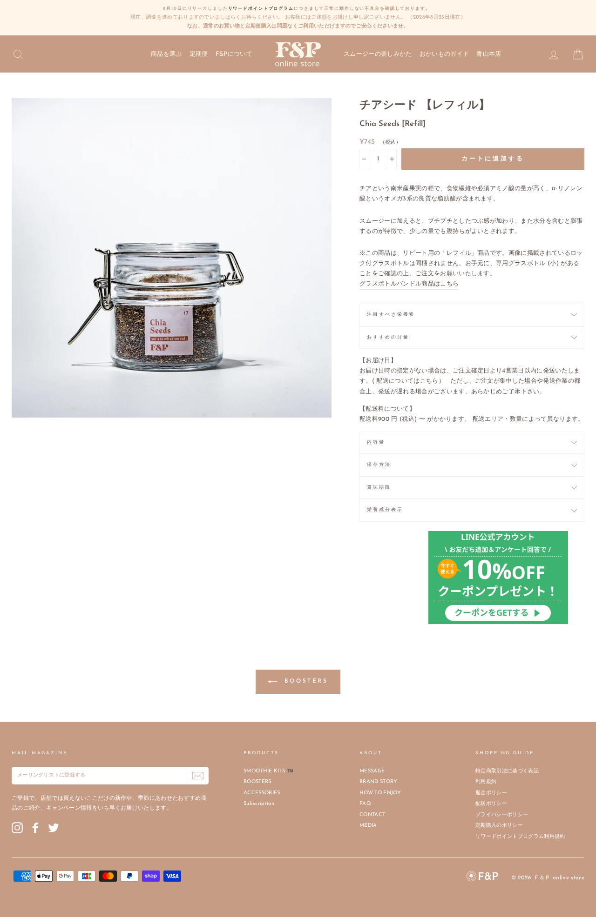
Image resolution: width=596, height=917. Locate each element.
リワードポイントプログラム (261, 9)
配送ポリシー (491, 803)
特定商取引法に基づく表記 (507, 771)
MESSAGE (372, 771)
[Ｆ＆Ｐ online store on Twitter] (53, 827)
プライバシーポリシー (501, 814)
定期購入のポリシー (499, 825)
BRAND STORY (378, 781)
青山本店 (488, 54)
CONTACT (372, 814)
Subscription (259, 803)
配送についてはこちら (407, 381)
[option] (298, 18)
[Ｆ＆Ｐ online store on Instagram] (17, 827)
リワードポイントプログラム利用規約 (520, 836)
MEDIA (368, 825)
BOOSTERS (304, 681)
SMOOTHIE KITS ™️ (268, 771)
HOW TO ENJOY (380, 793)
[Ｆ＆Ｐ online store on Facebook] (35, 827)
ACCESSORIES (262, 793)
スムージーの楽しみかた (378, 54)
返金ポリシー (491, 793)
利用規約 (485, 781)
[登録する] (198, 775)
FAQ (365, 803)
